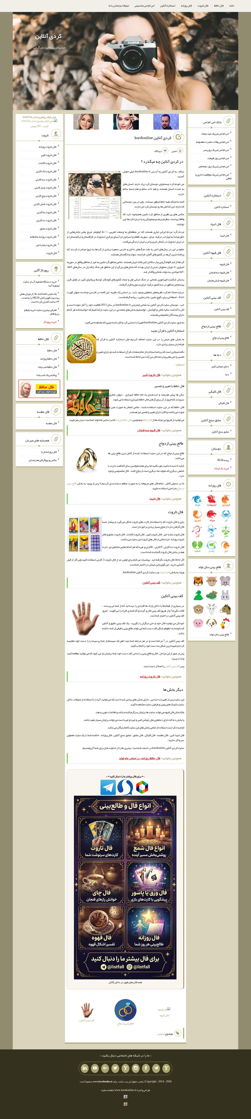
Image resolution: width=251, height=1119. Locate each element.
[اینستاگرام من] (136, 1068)
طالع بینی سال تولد (219, 634)
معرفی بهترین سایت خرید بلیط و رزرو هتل (41, 311)
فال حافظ (219, 5)
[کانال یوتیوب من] (95, 1068)
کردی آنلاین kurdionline (153, 138)
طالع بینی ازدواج (220, 337)
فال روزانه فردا (49, 452)
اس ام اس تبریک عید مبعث (215, 133)
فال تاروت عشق (48, 228)
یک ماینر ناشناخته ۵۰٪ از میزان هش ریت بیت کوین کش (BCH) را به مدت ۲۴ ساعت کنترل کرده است (39, 297)
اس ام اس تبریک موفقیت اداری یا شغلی (213, 176)
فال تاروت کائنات (47, 163)
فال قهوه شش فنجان (218, 280)
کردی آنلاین (48, 36)
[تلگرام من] (156, 1068)
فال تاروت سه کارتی (46, 179)
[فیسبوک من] (146, 1068)
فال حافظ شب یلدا (47, 366)
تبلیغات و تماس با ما (119, 5)
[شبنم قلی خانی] (86, 122)
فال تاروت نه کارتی (47, 212)
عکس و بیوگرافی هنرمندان (43, 460)
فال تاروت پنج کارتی (46, 195)
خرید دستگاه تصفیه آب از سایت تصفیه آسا (41, 283)
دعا (227, 374)
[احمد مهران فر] (166, 122)
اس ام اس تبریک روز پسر (216, 150)
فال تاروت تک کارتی (46, 171)
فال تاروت (203, 5)
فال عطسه (51, 423)
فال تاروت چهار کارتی (46, 187)
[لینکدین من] (85, 1068)
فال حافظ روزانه (123, 420)
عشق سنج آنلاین (220, 431)
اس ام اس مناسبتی (144, 5)
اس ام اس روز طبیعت (218, 158)
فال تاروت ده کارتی (46, 220)
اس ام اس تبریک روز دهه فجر (213, 166)
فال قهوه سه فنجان (219, 272)
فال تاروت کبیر (49, 154)
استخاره (180, 364)
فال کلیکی (223, 403)
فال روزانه (186, 5)
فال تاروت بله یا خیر (46, 244)
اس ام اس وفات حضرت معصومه (212, 141)
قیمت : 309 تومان (39, 121)
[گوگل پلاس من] (105, 1068)
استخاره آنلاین (167, 5)
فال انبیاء (224, 235)
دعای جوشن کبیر (220, 366)
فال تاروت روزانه (48, 146)
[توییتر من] (115, 1068)
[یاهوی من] (166, 1068)
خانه (231, 5)
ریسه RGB (223, 460)
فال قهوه (164, 1015)
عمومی (160, 1033)
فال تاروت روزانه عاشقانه (43, 236)
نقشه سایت (107, 1090)
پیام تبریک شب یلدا (46, 375)
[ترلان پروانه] (126, 122)
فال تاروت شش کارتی (45, 204)
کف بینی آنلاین (172, 666)
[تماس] (125, 1068)
